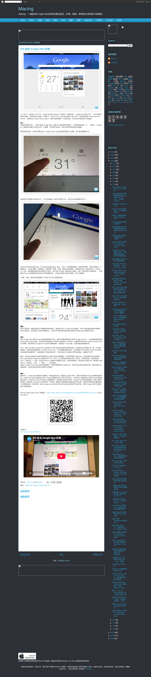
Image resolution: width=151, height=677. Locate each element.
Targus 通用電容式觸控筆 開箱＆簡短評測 (119, 480)
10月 (114, 169)
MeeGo (124, 97)
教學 (47, 20)
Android (110, 88)
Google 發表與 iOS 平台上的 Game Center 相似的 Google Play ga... (119, 428)
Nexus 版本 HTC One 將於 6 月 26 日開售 (119, 188)
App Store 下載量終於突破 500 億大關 (119, 363)
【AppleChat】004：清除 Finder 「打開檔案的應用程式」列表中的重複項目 (119, 253)
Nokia (121, 91)
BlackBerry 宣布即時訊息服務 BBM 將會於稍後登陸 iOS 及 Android (119, 448)
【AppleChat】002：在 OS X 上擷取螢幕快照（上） (119, 500)
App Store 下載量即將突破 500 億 (119, 570)
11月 (114, 166)
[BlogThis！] (54, 482)
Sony (115, 100)
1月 (114, 629)
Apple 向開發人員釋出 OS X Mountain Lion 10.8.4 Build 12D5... (119, 369)
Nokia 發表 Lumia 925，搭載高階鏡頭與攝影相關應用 (119, 456)
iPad (130, 83)
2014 (112, 158)
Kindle (122, 100)
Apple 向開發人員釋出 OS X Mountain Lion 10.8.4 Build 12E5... (119, 244)
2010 (112, 638)
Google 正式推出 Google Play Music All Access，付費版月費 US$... (119, 413)
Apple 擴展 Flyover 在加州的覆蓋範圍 (119, 260)
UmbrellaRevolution (121, 102)
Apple (111, 76)
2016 (112, 152)
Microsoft (116, 86)
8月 (114, 175)
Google (35, 485)
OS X (120, 79)
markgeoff (114, 62)
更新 (110, 79)
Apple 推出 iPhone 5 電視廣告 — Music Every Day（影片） (119, 265)
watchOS (117, 98)
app (30, 485)
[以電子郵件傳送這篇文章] (51, 482)
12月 (114, 163)
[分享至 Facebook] (58, 482)
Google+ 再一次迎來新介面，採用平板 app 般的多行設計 (119, 390)
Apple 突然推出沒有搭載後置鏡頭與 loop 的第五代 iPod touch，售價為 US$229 (119, 197)
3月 (114, 623)
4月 (114, 620)
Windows (111, 91)
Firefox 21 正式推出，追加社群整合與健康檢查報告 (119, 357)
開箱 (55, 20)
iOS (49, 485)
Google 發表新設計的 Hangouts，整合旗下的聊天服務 (119, 384)
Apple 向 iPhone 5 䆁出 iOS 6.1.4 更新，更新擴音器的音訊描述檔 (119, 576)
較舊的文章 (97, 555)
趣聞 (71, 20)
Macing (26, 8)
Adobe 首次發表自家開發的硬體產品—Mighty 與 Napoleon (119, 551)
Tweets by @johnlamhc (116, 125)
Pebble (126, 93)
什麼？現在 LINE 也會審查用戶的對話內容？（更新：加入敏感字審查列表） (119, 290)
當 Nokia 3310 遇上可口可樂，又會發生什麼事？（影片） (119, 599)
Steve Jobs (115, 97)
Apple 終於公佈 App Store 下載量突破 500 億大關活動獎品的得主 (119, 345)
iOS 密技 (129, 100)
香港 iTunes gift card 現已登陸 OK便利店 (119, 605)
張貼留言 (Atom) (63, 561)
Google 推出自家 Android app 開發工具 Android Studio (119, 421)
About (32, 20)
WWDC (99, 20)
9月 (114, 172)
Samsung (111, 95)
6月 (114, 181)
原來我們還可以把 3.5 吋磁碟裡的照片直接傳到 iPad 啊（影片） (119, 229)
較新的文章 (25, 555)
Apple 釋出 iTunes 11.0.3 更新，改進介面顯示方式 (119, 337)
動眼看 (130, 102)
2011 (112, 635)
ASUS (112, 102)
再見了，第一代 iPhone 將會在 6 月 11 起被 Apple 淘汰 (119, 592)
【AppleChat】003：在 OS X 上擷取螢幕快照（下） (119, 331)
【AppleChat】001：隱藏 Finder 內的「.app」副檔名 (119, 559)
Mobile (119, 20)
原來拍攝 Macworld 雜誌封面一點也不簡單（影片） (119, 494)
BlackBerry (122, 95)
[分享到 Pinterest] (60, 482)
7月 (114, 178)
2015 (112, 155)
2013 (112, 161)
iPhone (123, 81)
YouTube (110, 20)
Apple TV (115, 93)
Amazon (125, 98)
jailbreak (129, 91)
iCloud (118, 89)
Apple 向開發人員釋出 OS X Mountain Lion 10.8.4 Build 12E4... (119, 534)
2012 (112, 632)
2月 (114, 626)
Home (23, 20)
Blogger (88, 669)
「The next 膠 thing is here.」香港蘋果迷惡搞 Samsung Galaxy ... (119, 318)
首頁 (61, 555)
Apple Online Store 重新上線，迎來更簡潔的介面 (119, 297)
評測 (63, 20)
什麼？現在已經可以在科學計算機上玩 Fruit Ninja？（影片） (119, 543)
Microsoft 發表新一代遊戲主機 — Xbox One (119, 304)
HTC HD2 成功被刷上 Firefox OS (119, 466)
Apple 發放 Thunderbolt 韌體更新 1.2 (119, 520)
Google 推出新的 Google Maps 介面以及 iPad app (119, 377)
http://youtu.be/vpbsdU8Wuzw (30, 432)
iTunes (110, 89)
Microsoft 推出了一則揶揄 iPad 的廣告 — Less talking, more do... (119, 273)
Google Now (43, 485)
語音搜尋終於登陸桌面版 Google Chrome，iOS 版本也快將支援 (119, 281)
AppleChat (88, 20)
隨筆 (78, 20)
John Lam (30, 482)
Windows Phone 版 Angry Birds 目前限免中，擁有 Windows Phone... (119, 585)
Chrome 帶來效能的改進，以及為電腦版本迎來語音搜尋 (119, 397)
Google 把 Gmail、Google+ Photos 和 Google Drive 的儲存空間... (119, 473)
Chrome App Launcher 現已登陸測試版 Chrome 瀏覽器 (119, 311)
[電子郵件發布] (47, 482)
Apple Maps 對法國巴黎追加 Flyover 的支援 (119, 514)
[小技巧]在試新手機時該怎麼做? (119, 223)
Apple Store (123, 88)
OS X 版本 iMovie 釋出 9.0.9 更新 (119, 442)
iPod (131, 95)
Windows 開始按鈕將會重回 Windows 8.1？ (119, 217)
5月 (114, 184)
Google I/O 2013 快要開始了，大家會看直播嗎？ (119, 436)
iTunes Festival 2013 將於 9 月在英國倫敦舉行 (119, 210)
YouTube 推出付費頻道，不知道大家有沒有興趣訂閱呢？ (119, 507)
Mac (121, 83)
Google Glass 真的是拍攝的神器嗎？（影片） (119, 237)
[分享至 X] (56, 482)
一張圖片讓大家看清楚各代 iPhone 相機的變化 (119, 487)
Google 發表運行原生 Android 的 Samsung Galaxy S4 (119, 405)
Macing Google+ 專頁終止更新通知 (119, 462)
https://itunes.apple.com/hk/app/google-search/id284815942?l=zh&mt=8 (71, 393)
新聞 (39, 20)
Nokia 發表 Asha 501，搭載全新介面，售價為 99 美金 (119, 527)
